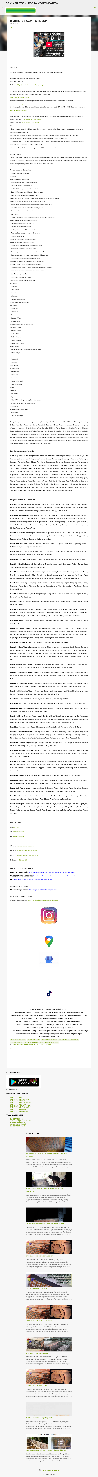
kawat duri (74, 1039)
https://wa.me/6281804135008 (31, 119)
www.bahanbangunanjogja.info (19, 110)
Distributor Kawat (34, 1039)
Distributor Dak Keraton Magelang (37, 1288)
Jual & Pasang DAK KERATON (20, 1121)
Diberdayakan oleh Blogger (50, 1470)
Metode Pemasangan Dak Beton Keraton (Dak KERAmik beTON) (46, 1450)
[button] (11, 27)
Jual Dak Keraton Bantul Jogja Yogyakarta (39, 1418)
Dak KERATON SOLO (17, 1119)
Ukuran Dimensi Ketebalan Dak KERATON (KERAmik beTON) (45, 1223)
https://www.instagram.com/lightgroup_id (30, 85)
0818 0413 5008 (18, 836)
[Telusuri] (60, 7)
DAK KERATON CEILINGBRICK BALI (37, 1385)
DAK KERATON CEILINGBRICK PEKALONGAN (40, 1256)
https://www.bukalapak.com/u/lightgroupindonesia (43, 900)
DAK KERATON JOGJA (18, 1104)
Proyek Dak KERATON (17, 1122)
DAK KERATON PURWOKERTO (20, 1106)
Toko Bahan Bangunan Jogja (49, 1042)
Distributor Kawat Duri (49, 1039)
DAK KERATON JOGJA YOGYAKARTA (31, 3)
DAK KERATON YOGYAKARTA (20, 1102)
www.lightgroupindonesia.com (19, 97)
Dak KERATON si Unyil (18, 1124)
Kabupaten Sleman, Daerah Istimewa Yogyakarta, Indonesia (32, 1045)
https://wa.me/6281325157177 (31, 123)
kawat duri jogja (16, 1042)
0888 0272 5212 (18, 827)
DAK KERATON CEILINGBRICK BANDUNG (38, 1353)
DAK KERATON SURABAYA (19, 1108)
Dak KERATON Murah (17, 1126)
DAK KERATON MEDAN (18, 1109)
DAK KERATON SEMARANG (19, 1099)
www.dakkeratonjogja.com (18, 104)
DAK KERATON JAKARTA (19, 1111)
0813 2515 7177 (18, 832)
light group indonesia (31, 1042)
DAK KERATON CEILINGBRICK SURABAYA (39, 1320)
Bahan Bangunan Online (18, 1039)
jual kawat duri (64, 1039)
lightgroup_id (22, 860)
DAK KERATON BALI (17, 1097)
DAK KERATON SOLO (17, 1101)
